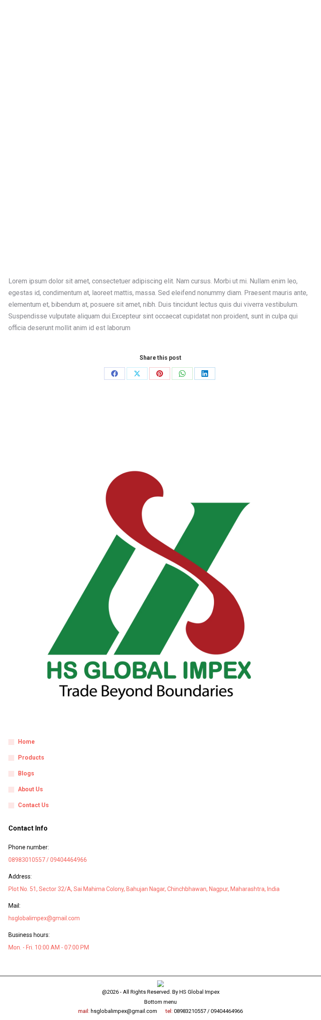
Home (26, 741)
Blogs (26, 773)
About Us (30, 789)
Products (31, 757)
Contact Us (33, 805)
